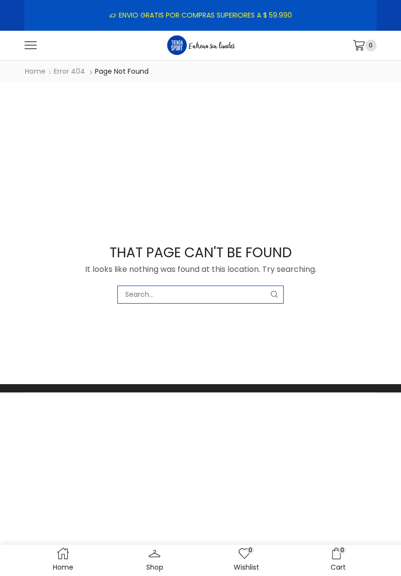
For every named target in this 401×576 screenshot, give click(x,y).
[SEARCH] (275, 295)
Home (35, 71)
